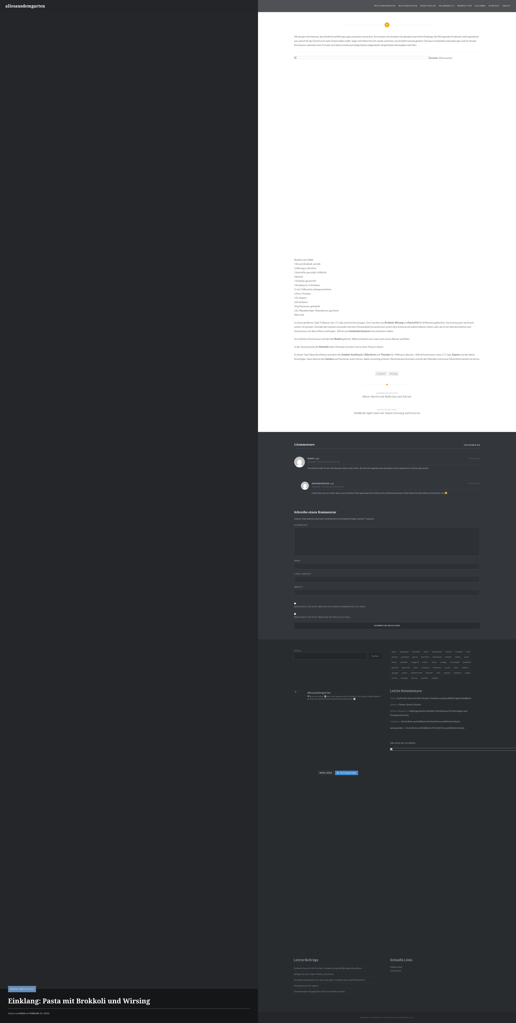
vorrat (394, 678)
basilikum (416, 651)
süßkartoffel (416, 673)
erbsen (395, 657)
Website (298, 587)
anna (22, 1013)
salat (456, 667)
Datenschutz (396, 967)
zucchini (424, 678)
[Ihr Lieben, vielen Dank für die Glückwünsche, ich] (371, 749)
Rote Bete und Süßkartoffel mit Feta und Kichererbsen (431, 721)
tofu (438, 673)
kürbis (458, 657)
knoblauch (437, 657)
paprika (395, 667)
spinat (404, 673)
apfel (394, 651)
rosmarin (425, 667)
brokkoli (381, 373)
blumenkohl (437, 651)
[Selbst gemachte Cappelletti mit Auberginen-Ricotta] (326, 710)
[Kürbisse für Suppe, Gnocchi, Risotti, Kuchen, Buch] (326, 723)
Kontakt (494, 6)
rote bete (437, 667)
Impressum (395, 970)
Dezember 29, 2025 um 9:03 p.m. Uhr (324, 462)
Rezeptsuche (428, 6)
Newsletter (464, 6)
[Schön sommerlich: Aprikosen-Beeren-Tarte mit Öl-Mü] (304, 736)
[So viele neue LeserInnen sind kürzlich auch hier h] (371, 723)
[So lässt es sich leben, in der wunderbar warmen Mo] (349, 710)
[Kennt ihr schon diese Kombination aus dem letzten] (349, 762)
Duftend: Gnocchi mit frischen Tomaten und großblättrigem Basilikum (434, 698)
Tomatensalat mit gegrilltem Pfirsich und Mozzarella (319, 991)
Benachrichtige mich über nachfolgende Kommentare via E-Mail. (330, 607)
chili (468, 651)
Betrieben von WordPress (371, 1017)
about (507, 6)
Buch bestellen (408, 6)
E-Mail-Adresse (303, 574)
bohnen (448, 651)
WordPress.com (407, 1017)
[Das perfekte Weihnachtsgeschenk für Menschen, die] (304, 723)
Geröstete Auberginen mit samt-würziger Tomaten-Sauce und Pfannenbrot (329, 980)
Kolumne (480, 6)
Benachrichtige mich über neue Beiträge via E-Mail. (322, 617)
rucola (447, 667)
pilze (416, 667)
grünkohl (405, 657)
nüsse (434, 662)
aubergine (404, 651)
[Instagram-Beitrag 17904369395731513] (326, 736)
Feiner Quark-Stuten (410, 704)
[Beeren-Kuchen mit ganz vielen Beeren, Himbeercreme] (304, 710)
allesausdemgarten (25, 6)
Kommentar (301, 525)
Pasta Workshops (385, 6)
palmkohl (467, 662)
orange (443, 662)
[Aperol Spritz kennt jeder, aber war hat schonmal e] (349, 736)
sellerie (465, 667)
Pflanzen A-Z (446, 6)
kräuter (448, 657)
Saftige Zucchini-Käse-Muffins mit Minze (314, 974)
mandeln (404, 662)
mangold (415, 662)
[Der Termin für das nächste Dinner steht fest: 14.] (349, 723)
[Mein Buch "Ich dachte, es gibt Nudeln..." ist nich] (371, 762)
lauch (466, 657)
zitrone (414, 678)
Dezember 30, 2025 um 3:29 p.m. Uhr (328, 486)
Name (297, 561)
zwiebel (434, 678)
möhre (425, 662)
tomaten (457, 673)
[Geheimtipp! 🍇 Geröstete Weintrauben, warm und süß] (371, 736)
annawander (320, 483)
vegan (467, 673)
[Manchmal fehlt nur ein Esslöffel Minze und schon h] (304, 749)
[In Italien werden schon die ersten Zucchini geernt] (371, 710)
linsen (394, 662)
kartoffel (425, 657)
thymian (429, 673)
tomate (447, 673)
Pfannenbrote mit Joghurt (306, 985)
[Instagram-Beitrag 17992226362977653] (326, 749)
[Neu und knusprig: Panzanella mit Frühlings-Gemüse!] (326, 762)
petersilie (406, 667)
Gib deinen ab (472, 445)
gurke (415, 657)
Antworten (475, 458)
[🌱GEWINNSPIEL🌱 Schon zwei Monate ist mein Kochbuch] (349, 749)
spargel (395, 673)
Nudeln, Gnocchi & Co (22, 989)
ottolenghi (455, 662)
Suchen (297, 650)
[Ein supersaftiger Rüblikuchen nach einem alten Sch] (304, 762)
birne (426, 651)
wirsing (393, 373)
